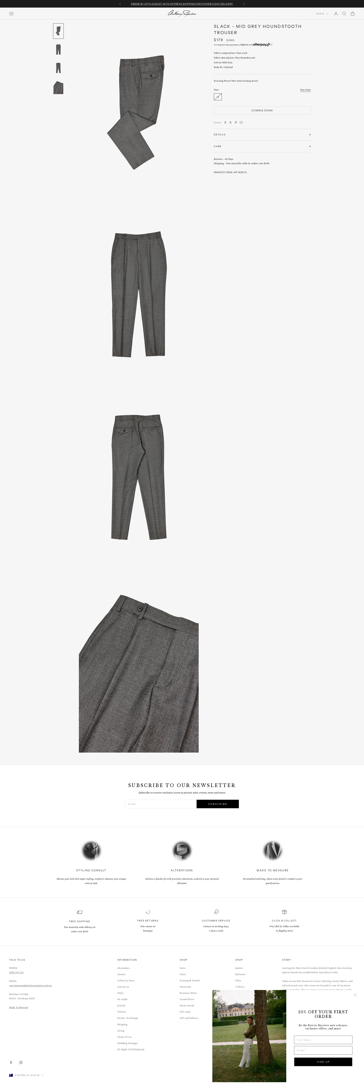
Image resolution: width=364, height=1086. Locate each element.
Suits (182, 967)
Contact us (123, 986)
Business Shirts (188, 992)
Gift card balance (189, 1017)
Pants (183, 974)
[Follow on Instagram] (21, 1062)
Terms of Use (124, 1036)
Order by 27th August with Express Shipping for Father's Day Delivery (182, 3)
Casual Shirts (187, 999)
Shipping (122, 1024)
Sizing (120, 1030)
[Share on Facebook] (225, 122)
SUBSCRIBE (217, 804)
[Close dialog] (355, 995)
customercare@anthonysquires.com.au (30, 985)
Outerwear (185, 986)
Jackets (239, 967)
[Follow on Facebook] (11, 1062)
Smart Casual (187, 1005)
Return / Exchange (127, 1017)
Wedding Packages (127, 1043)
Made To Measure (18, 1007)
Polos (238, 980)
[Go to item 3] (58, 68)
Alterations (123, 967)
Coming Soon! (262, 110)
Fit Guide (122, 999)
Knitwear (240, 974)
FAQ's (120, 992)
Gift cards (185, 1011)
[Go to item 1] (58, 31)
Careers (121, 974)
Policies (121, 1011)
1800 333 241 (16, 972)
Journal (121, 1005)
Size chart (305, 89)
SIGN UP (323, 1061)
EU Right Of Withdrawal (130, 1049)
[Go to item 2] (58, 49)
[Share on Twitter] (230, 122)
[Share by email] (241, 122)
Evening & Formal (190, 980)
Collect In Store (125, 980)
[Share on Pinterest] (235, 122)
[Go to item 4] (58, 86)
